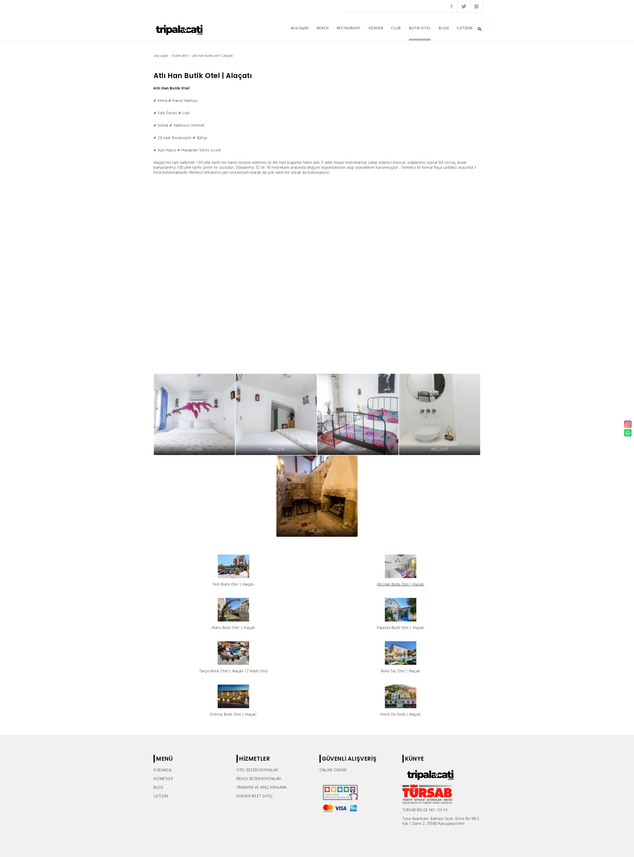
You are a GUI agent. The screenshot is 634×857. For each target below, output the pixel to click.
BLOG (158, 787)
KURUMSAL (163, 770)
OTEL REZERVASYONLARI (257, 770)
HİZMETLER (163, 778)
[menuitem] (299, 29)
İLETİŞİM (161, 796)
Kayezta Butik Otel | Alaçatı (400, 627)
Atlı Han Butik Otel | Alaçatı (400, 584)
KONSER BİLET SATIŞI (254, 796)
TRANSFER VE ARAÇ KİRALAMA (262, 787)
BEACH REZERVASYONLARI (259, 778)
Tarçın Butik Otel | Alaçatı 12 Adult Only (233, 671)
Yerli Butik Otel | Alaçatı (233, 584)
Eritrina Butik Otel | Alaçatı (233, 714)
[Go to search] (479, 29)
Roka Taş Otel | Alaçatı (401, 671)
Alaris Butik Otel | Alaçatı (233, 627)
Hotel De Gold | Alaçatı (400, 714)
